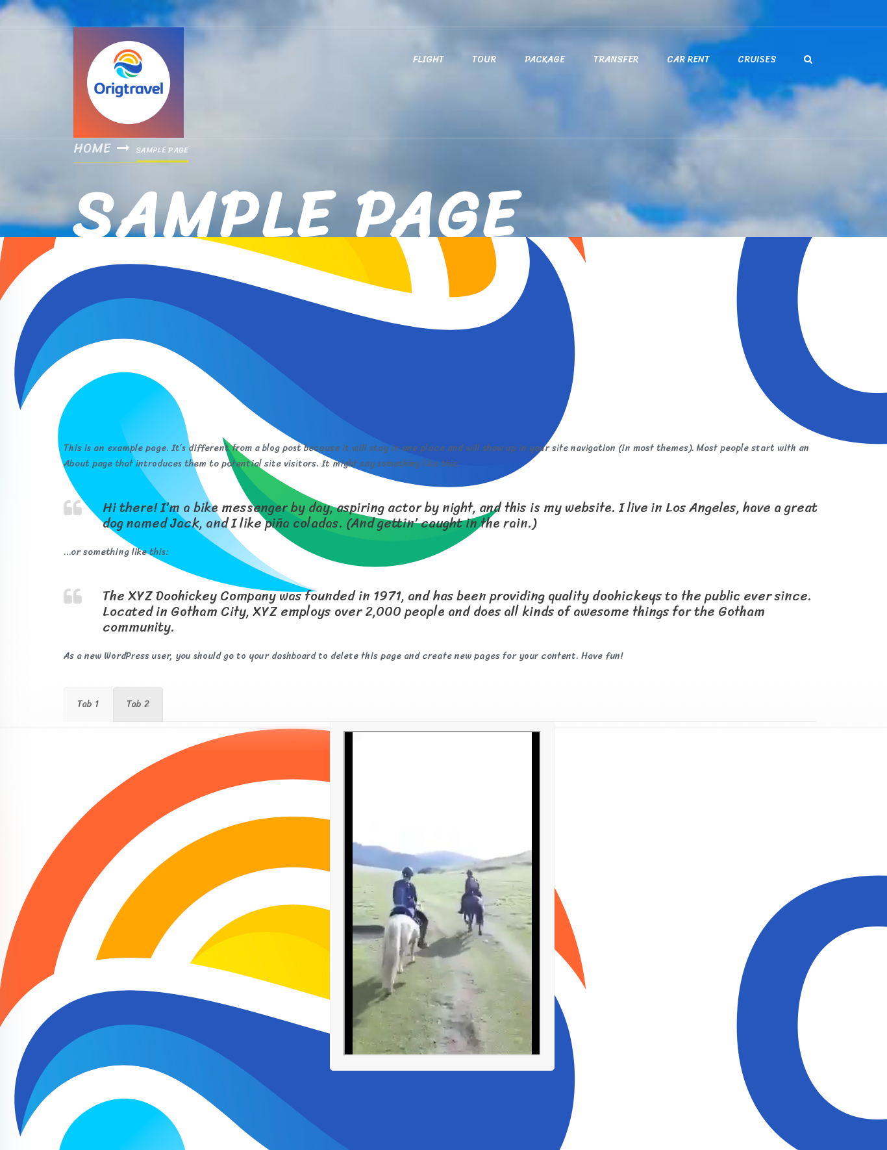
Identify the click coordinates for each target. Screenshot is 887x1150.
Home (91, 148)
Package (545, 59)
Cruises (757, 59)
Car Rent (688, 59)
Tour (484, 59)
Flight (428, 59)
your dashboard (282, 656)
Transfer (615, 59)
